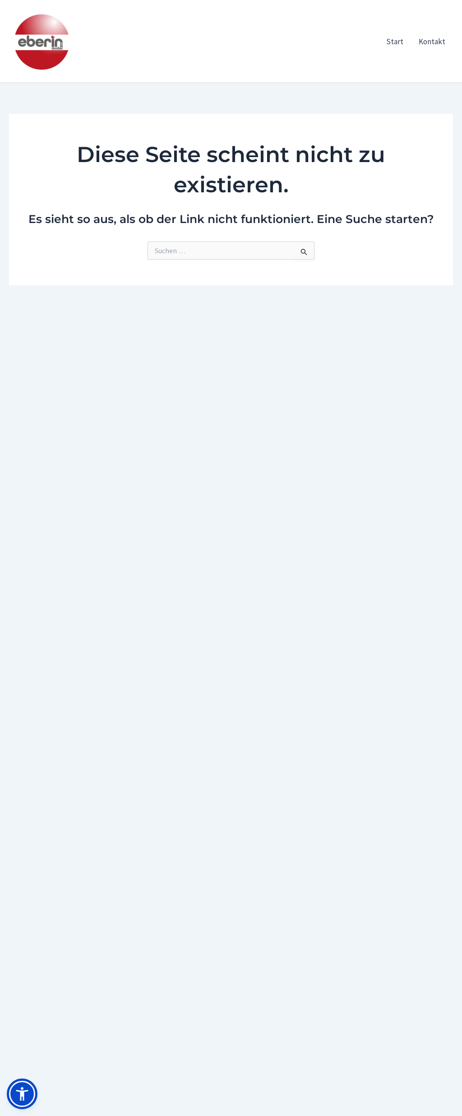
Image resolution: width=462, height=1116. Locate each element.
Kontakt (432, 41)
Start (394, 41)
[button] (22, 1094)
